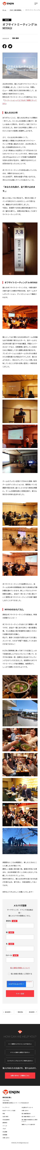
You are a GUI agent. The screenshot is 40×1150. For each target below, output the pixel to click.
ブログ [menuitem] (4, 1128)
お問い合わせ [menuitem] (6, 1138)
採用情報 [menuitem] (5, 1134)
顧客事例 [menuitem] (5, 1122)
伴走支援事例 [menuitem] (6, 1119)
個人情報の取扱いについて (20, 968)
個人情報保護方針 (26, 1113)
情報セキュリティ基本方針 (28, 1124)
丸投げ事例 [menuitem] (5, 1116)
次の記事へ (32, 1012)
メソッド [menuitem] (5, 1125)
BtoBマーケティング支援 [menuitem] (9, 1110)
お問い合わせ (25, 1110)
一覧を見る (20, 1012)
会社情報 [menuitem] (5, 1131)
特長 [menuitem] (4, 1113)
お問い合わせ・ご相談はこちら (20, 1075)
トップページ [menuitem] (6, 1107)
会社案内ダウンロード (27, 1107)
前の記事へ (8, 1012)
